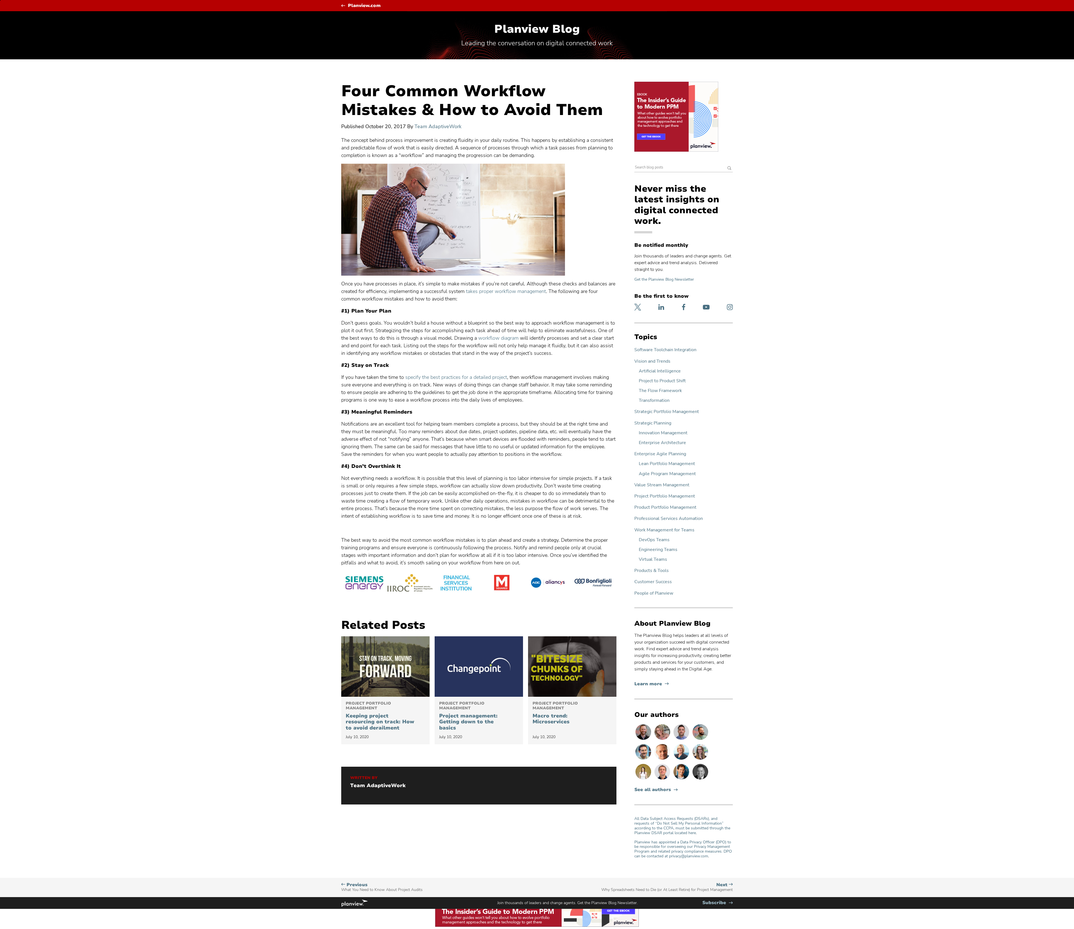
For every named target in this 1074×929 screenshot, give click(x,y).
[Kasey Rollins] (662, 739)
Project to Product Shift (662, 381)
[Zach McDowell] (681, 739)
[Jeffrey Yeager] (700, 739)
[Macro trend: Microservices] (572, 666)
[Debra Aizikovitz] (681, 759)
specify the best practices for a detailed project (456, 377)
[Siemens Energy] (364, 583)
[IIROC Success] (410, 583)
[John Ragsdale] (700, 779)
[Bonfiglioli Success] (593, 583)
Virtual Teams (653, 559)
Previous (382, 887)
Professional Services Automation (668, 518)
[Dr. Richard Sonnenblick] (681, 779)
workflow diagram (498, 338)
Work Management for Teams (664, 530)
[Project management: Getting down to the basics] (479, 666)
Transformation (654, 400)
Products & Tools (651, 570)
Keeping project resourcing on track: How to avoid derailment (380, 716)
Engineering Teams (658, 549)
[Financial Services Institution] (456, 583)
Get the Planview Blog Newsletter (664, 279)
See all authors (652, 789)
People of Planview (653, 593)
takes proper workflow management (506, 291)
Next (667, 887)
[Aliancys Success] (548, 583)
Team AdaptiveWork (437, 126)
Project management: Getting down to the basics (468, 716)
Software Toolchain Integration (665, 350)
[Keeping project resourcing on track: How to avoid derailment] (385, 666)
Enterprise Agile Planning (660, 454)
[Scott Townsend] (643, 759)
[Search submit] (729, 168)
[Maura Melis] (643, 779)
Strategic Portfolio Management (666, 411)
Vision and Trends (652, 361)
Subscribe (717, 902)
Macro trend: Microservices (555, 713)
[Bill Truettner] (662, 759)
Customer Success (653, 582)
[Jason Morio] (662, 779)
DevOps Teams (654, 540)
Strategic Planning (652, 423)
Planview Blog (537, 29)
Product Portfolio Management (665, 507)
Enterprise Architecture (662, 442)
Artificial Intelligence (660, 371)
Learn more (651, 684)
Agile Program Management (667, 474)
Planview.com (364, 5)
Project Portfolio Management (664, 496)
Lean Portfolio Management (667, 463)
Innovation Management (663, 433)
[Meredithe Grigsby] (700, 759)
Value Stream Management (661, 485)
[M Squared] (502, 583)
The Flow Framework (660, 390)
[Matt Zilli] (643, 739)
